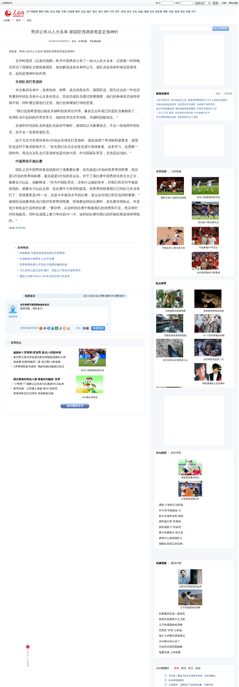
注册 (224, 3)
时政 (46, 11)
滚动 (29, 20)
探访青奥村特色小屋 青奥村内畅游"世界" (37, 379)
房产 (117, 11)
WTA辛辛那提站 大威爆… (174, 510)
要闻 (41, 11)
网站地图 (233, 3)
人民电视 (176, 171)
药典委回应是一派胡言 (172, 613)
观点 (95, 11)
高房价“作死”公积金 (170, 630)
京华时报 (82, 41)
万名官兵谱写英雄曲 (170, 646)
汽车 (112, 11)
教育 (77, 11)
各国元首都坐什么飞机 (172, 619)
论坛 (97, 296)
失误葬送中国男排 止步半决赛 (37, 258)
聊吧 (117, 296)
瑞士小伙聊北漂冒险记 (172, 635)
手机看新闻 (95, 41)
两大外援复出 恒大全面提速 (175, 532)
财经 (106, 11)
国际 (58, 11)
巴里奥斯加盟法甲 (190, 499)
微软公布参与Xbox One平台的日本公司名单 (45, 276)
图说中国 (176, 563)
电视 (146, 11)
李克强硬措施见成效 (166, 117)
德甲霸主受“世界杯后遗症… (175, 521)
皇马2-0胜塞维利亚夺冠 (92, 370)
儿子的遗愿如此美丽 (190, 607)
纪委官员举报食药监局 (190, 586)
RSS (194, 11)
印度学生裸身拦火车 (207, 108)
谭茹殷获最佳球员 (190, 477)
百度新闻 (228, 93)
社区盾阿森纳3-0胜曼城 (208, 272)
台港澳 (71, 11)
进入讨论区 (89, 296)
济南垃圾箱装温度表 (166, 104)
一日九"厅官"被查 (165, 112)
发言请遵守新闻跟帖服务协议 (34, 304)
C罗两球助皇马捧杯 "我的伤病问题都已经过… (40, 366)
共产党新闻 (32, 11)
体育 (123, 11)
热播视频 (161, 563)
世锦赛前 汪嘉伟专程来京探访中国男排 (42, 253)
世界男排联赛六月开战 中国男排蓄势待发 (43, 264)
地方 (100, 11)
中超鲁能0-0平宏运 (208, 247)
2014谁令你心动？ (169, 641)
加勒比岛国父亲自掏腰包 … (175, 543)
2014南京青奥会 (90, 397)
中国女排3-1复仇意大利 (173, 248)
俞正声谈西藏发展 (165, 108)
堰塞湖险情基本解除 (185, 108)
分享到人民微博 (28, 658)
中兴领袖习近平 (202, 112)
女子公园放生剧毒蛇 (217, 100)
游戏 (177, 11)
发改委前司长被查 (186, 104)
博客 (165, 11)
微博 (107, 296)
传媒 (140, 11)
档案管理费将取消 (197, 100)
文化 (135, 11)
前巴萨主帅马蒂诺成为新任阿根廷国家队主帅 (39, 357)
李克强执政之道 (179, 100)
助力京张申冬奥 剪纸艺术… (175, 516)
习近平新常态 (163, 100)
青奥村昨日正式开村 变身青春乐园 (33, 393)
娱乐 (129, 11)
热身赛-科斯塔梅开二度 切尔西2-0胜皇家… (38, 361)
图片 (89, 11)
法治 (52, 11)
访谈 (171, 11)
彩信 (182, 11)
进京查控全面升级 (184, 112)
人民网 (6, 20)
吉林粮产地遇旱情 (206, 104)
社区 (152, 11)
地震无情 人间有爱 (170, 652)
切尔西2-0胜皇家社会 (208, 222)
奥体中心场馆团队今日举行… (176, 538)
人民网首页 (6, 3)
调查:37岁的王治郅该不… (173, 504)
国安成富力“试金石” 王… (173, 527)
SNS (112, 296)
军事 (64, 11)
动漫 (188, 11)
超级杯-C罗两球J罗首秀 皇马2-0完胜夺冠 (37, 352)
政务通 (158, 11)
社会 (83, 11)
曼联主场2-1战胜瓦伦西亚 (173, 197)
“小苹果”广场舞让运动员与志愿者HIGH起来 (38, 384)
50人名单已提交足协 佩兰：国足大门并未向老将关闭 (50, 270)
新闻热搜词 (162, 93)
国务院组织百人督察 (188, 117)
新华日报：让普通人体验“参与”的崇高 (35, 388)
